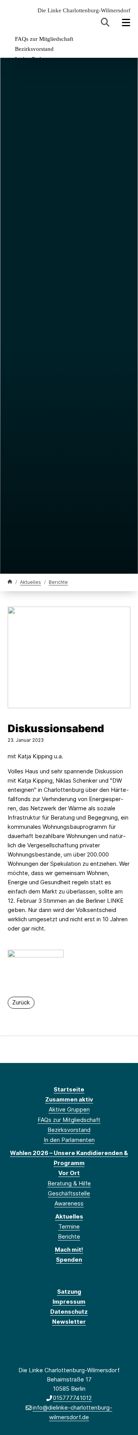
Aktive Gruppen (69, 1109)
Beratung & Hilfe (69, 1183)
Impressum (69, 1301)
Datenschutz (69, 1311)
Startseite (69, 1089)
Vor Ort (69, 1173)
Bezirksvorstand (34, 49)
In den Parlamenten (69, 1139)
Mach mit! (69, 1249)
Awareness (69, 1203)
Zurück (21, 1002)
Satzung (69, 1291)
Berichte (58, 582)
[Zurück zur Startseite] (10, 581)
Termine (69, 1226)
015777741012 (72, 1397)
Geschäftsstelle (69, 1193)
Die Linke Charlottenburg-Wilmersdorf (84, 10)
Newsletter (69, 1321)
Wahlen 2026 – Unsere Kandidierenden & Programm (69, 1158)
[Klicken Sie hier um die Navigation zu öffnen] (126, 22)
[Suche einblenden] (105, 22)
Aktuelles (30, 582)
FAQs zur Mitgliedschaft (44, 39)
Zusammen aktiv (69, 1099)
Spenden (69, 1259)
